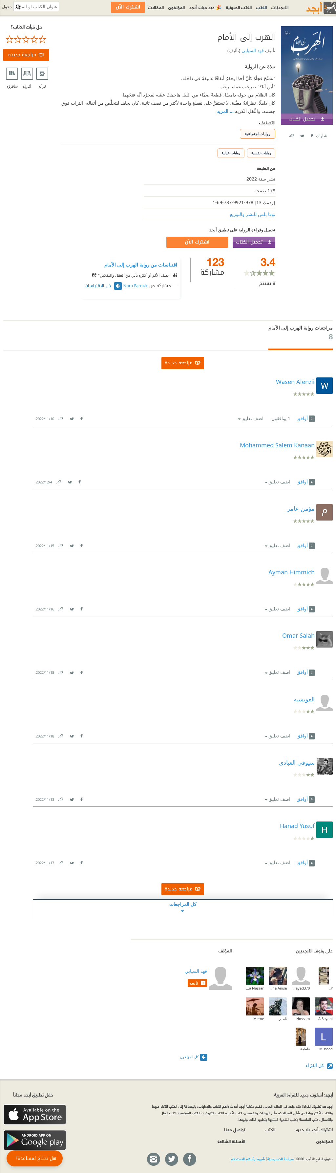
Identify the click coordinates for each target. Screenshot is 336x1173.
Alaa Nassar (255, 988)
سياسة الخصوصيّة (280, 1158)
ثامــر (283, 1018)
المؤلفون (176, 7)
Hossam (303, 1018)
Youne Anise (278, 988)
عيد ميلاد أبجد (205, 7)
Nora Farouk (135, 286)
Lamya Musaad (324, 1048)
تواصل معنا (234, 1129)
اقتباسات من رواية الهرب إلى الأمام (140, 264)
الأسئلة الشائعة (231, 1141)
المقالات (156, 7)
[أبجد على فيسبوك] (189, 1159)
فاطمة (305, 1048)
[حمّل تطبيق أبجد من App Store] (34, 1114)
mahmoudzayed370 (301, 988)
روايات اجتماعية (257, 134)
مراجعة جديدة (22, 54)
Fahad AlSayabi (324, 1018)
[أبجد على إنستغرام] (153, 1159)
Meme (258, 1018)
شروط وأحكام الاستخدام (248, 1158)
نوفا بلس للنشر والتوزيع (252, 214)
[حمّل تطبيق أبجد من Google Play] (34, 1140)
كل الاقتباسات (99, 286)
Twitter (302, 134)
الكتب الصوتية (239, 7)
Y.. (331, 988)
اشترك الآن (197, 242)
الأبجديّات (279, 7)
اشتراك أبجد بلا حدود (314, 1129)
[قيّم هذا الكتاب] (26, 39)
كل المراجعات (183, 904)
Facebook (311, 134)
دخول (7, 7)
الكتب (261, 7)
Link (60, 417)
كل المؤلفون (189, 1056)
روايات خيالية (230, 152)
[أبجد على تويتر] (171, 1159)
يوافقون (280, 418)
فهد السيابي (252, 50)
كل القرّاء (316, 1065)
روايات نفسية (261, 152)
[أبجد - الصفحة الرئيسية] (313, 8)
